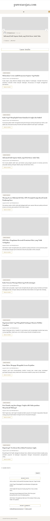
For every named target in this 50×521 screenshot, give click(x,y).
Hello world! (28, 509)
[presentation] (3, 30)
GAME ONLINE (6, 114)
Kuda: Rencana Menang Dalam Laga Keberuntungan (18, 283)
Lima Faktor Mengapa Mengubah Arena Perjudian (18, 365)
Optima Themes (14, 518)
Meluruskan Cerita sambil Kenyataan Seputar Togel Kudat (20, 76)
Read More (7, 87)
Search (38, 473)
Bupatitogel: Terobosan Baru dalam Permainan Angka (19, 448)
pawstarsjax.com (25, 4)
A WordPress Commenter (16, 509)
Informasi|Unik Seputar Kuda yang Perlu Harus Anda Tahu (20, 158)
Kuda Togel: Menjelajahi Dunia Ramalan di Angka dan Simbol (22, 118)
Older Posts (6, 467)
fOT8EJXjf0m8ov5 (14, 78)
